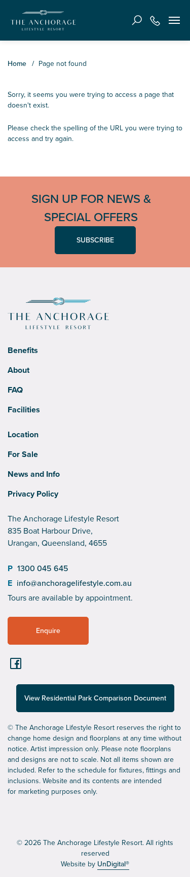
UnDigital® (113, 864)
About (18, 370)
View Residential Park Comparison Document (95, 698)
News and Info (34, 474)
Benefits (23, 350)
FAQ (15, 390)
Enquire (48, 630)
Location (23, 434)
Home (17, 63)
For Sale (23, 454)
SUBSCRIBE (95, 240)
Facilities (24, 409)
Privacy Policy (33, 494)
